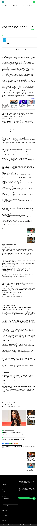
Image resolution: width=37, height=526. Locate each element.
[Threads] (11, 443)
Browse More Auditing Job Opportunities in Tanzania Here (14, 434)
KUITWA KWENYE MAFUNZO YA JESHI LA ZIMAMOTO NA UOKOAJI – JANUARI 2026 (26, 493)
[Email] (13, 443)
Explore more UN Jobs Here (8, 430)
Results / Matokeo (5, 517)
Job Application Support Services (8, 500)
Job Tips (3, 494)
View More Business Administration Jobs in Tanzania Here (14, 437)
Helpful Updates (4, 491)
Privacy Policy (5, 484)
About (3, 480)
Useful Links (4, 520)
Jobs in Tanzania (4, 510)
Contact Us (4, 486)
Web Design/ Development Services (8, 508)
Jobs (2, 489)
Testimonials (4, 513)
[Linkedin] (6, 443)
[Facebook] (3, 443)
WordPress (32, 524)
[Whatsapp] (10, 443)
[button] (34, 498)
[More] (17, 443)
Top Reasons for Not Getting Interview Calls (14, 406)
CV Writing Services (6, 498)
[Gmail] (15, 443)
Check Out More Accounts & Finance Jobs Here (12, 432)
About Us (4, 481)
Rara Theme (24, 524)
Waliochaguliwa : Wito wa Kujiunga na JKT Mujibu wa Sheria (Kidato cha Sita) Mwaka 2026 (26, 478)
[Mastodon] (8, 443)
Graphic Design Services (6, 505)
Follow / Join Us (4, 515)
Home (3, 477)
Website (35, 43)
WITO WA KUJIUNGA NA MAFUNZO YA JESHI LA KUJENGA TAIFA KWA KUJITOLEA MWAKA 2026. (27, 489)
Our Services (4, 496)
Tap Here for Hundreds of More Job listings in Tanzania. (12, 445)
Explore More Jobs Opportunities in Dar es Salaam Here (13, 439)
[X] (4, 443)
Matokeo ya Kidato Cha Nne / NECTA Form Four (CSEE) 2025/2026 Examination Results (26, 482)
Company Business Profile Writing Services (9, 503)
